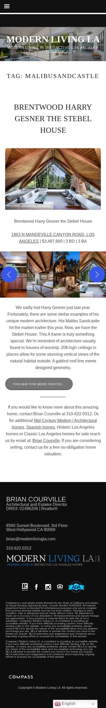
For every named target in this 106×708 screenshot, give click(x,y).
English (68, 703)
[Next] (97, 274)
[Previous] (9, 274)
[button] (39, 274)
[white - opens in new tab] (48, 587)
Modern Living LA (53, 39)
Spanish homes (40, 427)
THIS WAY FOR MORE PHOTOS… (39, 384)
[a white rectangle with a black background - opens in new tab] (36, 587)
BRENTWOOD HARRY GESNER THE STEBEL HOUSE (53, 118)
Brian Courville (46, 440)
